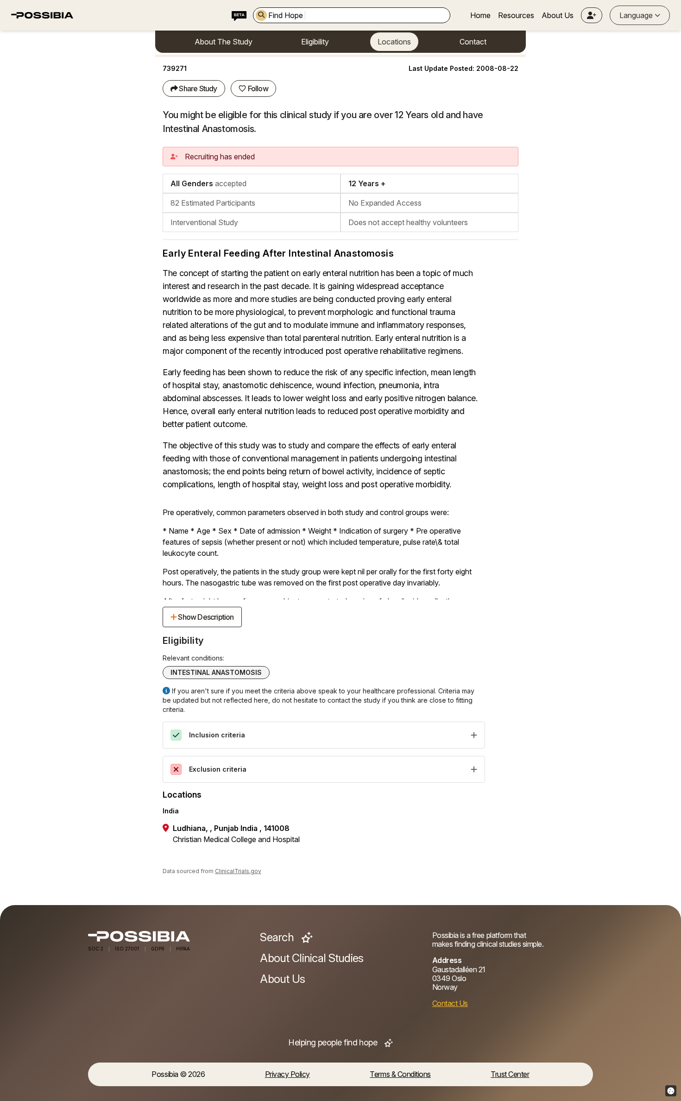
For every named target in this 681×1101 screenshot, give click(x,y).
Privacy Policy (287, 1074)
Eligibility (315, 41)
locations (394, 41)
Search (278, 937)
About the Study (223, 41)
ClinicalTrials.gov (238, 871)
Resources (516, 15)
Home (480, 15)
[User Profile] (591, 15)
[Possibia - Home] (168, 936)
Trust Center (510, 1074)
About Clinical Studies (311, 958)
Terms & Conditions (400, 1074)
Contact (473, 41)
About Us (558, 15)
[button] (591, 15)
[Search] (261, 15)
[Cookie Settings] (671, 1090)
